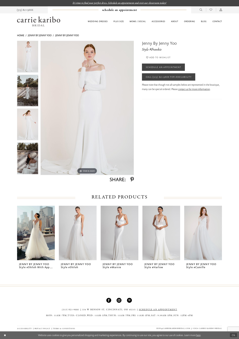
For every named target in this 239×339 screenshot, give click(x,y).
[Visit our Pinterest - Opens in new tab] (130, 300)
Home (20, 35)
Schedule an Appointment (163, 67)
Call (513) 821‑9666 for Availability (169, 76)
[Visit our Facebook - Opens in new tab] (109, 300)
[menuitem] (25, 9)
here (198, 335)
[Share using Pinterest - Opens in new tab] (132, 179)
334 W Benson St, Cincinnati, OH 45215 (109, 309)
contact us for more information (194, 89)
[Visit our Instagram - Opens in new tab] (119, 300)
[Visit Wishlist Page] (211, 9)
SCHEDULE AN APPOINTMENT (158, 309)
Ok (233, 335)
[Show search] (201, 9)
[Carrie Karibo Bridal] (38, 21)
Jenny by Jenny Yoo (40, 35)
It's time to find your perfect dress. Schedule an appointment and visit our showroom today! (119, 3)
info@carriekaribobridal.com (173, 328)
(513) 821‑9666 (70, 309)
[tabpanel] (27, 58)
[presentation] (36, 233)
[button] (221, 9)
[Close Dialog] (5, 335)
